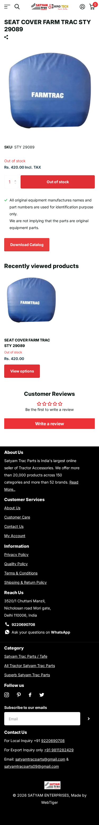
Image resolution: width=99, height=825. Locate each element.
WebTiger (49, 802)
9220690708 (23, 624)
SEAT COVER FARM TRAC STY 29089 (27, 343)
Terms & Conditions (20, 573)
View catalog (7, 7)
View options (22, 371)
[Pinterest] (19, 694)
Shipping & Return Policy (25, 582)
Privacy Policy (16, 554)
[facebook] (30, 695)
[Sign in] (82, 6)
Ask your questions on (41, 632)
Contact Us (13, 526)
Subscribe (89, 718)
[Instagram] (6, 694)
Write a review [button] (49, 423)
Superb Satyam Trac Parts (27, 675)
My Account (14, 535)
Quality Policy (16, 563)
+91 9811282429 (59, 750)
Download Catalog (27, 244)
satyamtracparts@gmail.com (40, 759)
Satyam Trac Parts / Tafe (25, 656)
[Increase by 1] (16, 177)
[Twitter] (41, 695)
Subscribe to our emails (25, 707)
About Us (12, 508)
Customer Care (17, 517)
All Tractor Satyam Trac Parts (29, 665)
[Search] (17, 7)
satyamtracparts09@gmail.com (31, 766)
